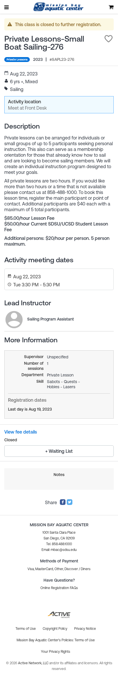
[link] (14, 319)
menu (7, 7)
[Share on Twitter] (69, 503)
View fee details (20, 431)
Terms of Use (84, 640)
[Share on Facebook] (62, 503)
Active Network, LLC (33, 663)
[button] (109, 39)
